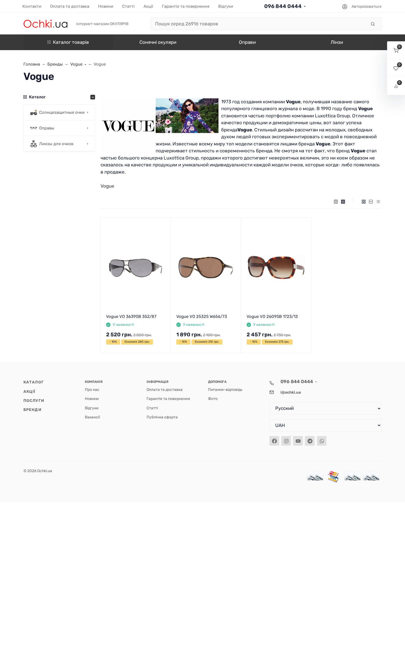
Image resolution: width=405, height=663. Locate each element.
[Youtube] (298, 441)
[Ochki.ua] (45, 24)
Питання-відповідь (225, 389)
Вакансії (92, 417)
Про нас (92, 389)
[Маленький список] (335, 202)
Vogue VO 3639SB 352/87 (131, 316)
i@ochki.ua (290, 392)
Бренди (32, 409)
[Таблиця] (378, 202)
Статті (152, 408)
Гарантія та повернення (168, 398)
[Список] (370, 202)
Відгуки (91, 408)
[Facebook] (274, 441)
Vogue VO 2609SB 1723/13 (272, 316)
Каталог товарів (71, 42)
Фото (213, 398)
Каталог (33, 382)
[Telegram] (310, 441)
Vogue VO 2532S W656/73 (201, 316)
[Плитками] (363, 202)
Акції (29, 391)
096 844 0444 (283, 6)
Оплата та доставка (165, 389)
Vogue (107, 186)
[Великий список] (343, 202)
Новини (92, 398)
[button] (396, 50)
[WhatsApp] (321, 441)
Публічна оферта (162, 417)
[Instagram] (286, 441)
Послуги (33, 400)
